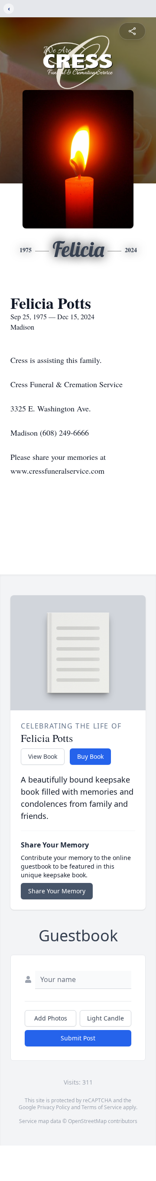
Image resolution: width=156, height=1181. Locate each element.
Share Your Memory (56, 891)
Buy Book (90, 756)
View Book (42, 756)
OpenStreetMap (87, 1121)
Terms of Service (101, 1107)
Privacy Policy (53, 1107)
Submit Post (78, 1038)
